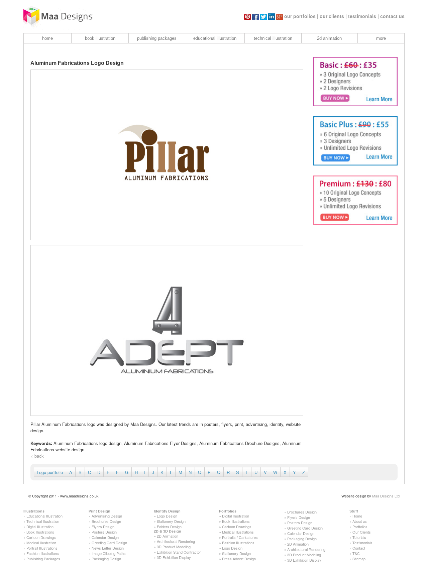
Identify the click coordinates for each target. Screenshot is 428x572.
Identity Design (167, 511)
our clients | (333, 16)
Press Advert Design (239, 558)
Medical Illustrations (238, 532)
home (47, 38)
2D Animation (167, 536)
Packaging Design (106, 558)
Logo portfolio (50, 472)
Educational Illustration (44, 516)
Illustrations (33, 511)
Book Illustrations (40, 532)
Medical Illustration (41, 542)
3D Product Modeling (174, 546)
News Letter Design (108, 548)
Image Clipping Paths (109, 553)
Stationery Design (171, 521)
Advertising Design (107, 516)
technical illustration (273, 38)
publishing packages (157, 38)
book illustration (100, 38)
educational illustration (214, 38)
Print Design (99, 511)
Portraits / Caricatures (240, 537)
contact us (392, 16)
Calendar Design (105, 537)
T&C (356, 553)
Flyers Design (103, 526)
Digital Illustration (40, 526)
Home (357, 516)
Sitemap (358, 558)
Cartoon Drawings (41, 537)
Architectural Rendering (176, 541)
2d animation (329, 38)
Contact (358, 548)
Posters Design (104, 532)
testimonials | (363, 16)
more (381, 38)
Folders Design (169, 526)
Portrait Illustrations (42, 548)
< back (37, 456)
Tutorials (359, 537)
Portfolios (227, 511)
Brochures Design (106, 521)
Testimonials (362, 542)
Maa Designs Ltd (386, 495)
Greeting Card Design (109, 542)
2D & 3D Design (167, 531)
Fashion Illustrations (42, 553)
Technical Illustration (42, 521)
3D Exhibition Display (174, 557)
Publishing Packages (43, 558)
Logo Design (167, 516)
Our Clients (361, 532)
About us (359, 521)
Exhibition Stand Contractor (179, 552)
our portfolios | (301, 16)
